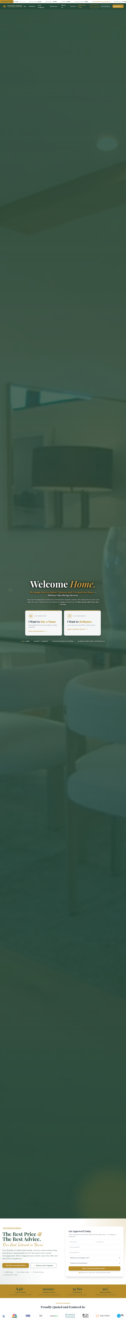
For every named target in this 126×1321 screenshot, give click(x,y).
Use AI (96, 6)
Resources (53, 6)
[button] (43, 623)
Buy (25, 6)
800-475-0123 (82, 6)
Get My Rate (105, 6)
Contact (73, 6)
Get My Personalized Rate (16, 1265)
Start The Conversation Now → (94, 1268)
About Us (63, 6)
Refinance (32, 6)
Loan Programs (41, 6)
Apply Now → (118, 6)
